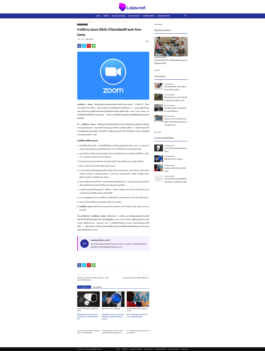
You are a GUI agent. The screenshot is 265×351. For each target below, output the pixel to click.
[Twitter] (84, 46)
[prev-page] (78, 337)
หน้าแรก (98, 16)
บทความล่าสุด (184, 349)
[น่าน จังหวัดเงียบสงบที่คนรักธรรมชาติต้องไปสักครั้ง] (138, 321)
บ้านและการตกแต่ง (134, 16)
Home (79, 21)
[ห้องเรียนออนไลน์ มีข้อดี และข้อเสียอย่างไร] (138, 299)
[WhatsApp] (94, 46)
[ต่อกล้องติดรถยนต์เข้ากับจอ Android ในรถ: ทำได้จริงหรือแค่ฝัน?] (88, 321)
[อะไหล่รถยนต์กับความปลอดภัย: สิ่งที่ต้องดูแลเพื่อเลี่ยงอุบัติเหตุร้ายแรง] (113, 321)
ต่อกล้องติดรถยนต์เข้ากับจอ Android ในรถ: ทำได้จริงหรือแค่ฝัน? (88, 332)
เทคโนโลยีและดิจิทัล (148, 16)
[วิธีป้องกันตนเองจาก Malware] (113, 299)
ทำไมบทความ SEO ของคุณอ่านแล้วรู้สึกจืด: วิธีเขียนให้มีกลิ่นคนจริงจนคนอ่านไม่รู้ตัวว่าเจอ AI (175, 122)
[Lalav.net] (132, 6)
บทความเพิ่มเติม (96, 287)
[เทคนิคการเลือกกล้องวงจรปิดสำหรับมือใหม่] (88, 299)
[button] (185, 16)
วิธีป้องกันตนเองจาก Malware (111, 309)
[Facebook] (79, 46)
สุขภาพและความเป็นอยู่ (118, 16)
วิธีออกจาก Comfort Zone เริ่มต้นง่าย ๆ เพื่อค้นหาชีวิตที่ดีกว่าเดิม (93, 279)
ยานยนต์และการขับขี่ (163, 16)
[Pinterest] (89, 46)
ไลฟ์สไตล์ (106, 16)
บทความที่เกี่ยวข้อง (84, 287)
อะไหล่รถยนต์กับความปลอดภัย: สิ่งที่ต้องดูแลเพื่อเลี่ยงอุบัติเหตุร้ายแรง (112, 332)
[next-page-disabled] (82, 337)
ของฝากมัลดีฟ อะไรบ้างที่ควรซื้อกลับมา (136, 278)
